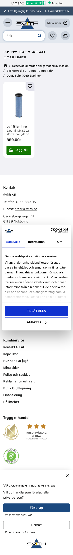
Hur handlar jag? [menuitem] (15, 360)
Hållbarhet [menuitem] (11, 401)
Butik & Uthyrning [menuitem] (17, 388)
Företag (36, 507)
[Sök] (39, 36)
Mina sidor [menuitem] (11, 367)
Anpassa (34, 322)
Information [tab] (36, 241)
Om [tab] (59, 241)
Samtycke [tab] (13, 241)
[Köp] (18, 150)
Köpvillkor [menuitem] (10, 354)
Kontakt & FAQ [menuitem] (14, 347)
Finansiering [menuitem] (12, 395)
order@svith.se (60, 11)
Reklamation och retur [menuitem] (20, 381)
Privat (36, 524)
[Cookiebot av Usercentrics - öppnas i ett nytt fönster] (51, 230)
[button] (7, 22)
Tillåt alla (36, 310)
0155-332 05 (26, 201)
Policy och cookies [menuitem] (16, 374)
